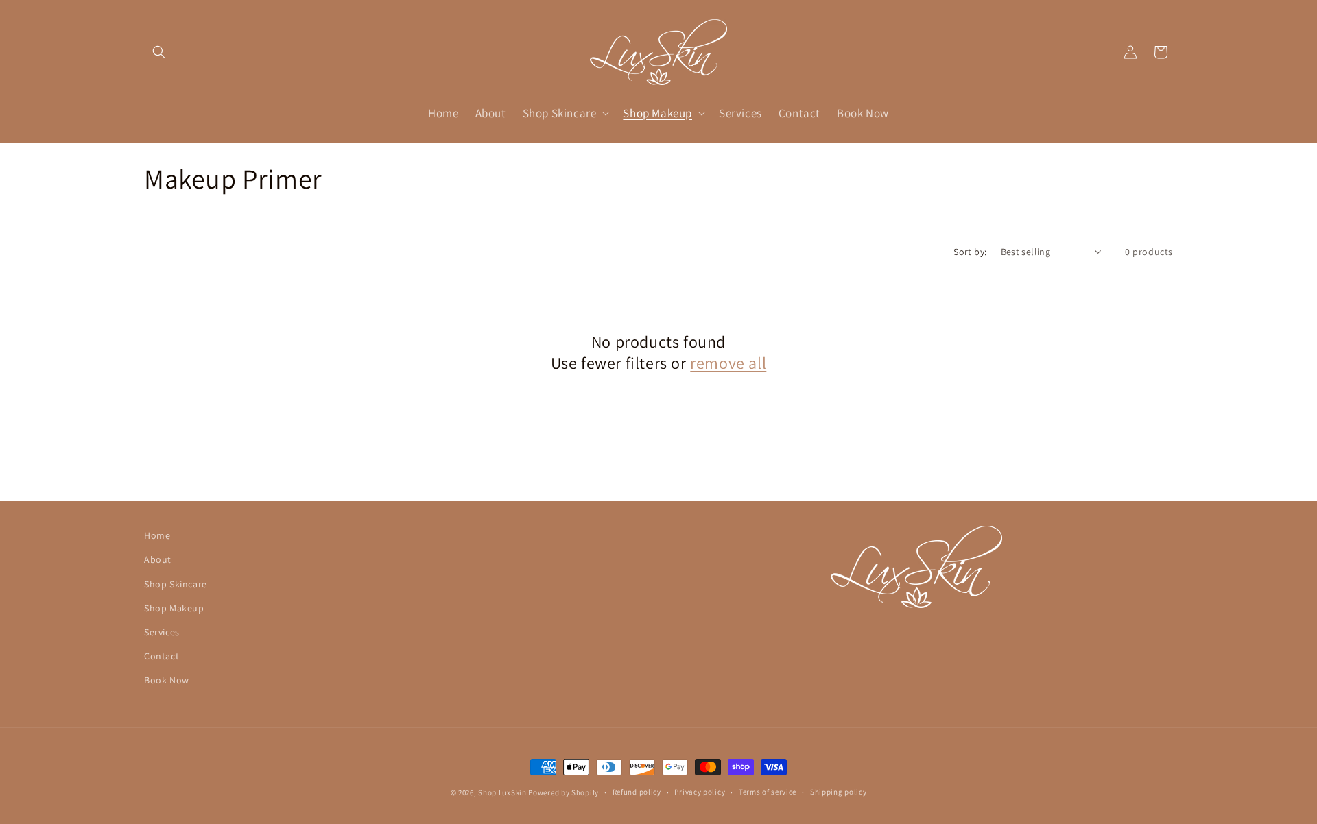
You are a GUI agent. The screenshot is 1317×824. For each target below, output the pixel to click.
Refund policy (637, 792)
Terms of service (767, 792)
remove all (728, 363)
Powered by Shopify (563, 792)
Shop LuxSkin (502, 792)
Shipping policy (838, 792)
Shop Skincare (175, 584)
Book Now (166, 680)
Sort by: (969, 251)
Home (157, 535)
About (157, 559)
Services (162, 632)
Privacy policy (699, 792)
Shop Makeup (174, 608)
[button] (159, 52)
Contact (161, 656)
